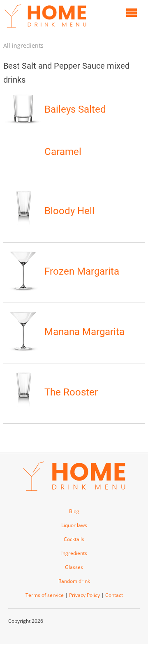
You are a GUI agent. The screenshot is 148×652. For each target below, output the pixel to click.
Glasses (74, 567)
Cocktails (74, 539)
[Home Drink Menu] (45, 29)
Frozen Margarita (81, 271)
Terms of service (44, 595)
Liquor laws (74, 525)
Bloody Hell (69, 211)
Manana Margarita (84, 332)
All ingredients (23, 45)
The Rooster (71, 392)
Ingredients (74, 553)
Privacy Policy (84, 595)
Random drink (74, 581)
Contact (114, 595)
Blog (74, 511)
